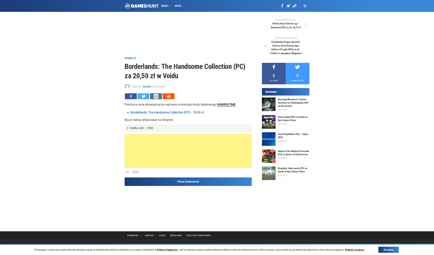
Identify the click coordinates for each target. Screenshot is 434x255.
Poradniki (132, 235)
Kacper (147, 86)
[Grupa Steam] (294, 7)
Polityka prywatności (199, 235)
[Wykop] (156, 96)
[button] (188, 128)
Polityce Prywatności (167, 249)
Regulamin (176, 235)
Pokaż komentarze (188, 181)
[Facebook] (282, 7)
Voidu (135, 172)
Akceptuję (388, 249)
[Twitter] (288, 7)
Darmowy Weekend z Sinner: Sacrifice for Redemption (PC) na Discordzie (293, 102)
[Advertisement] (188, 35)
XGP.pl (178, 6)
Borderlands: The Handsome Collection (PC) (160, 112)
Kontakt (149, 235)
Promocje (130, 58)
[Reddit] (168, 96)
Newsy (165, 6)
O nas (162, 235)
